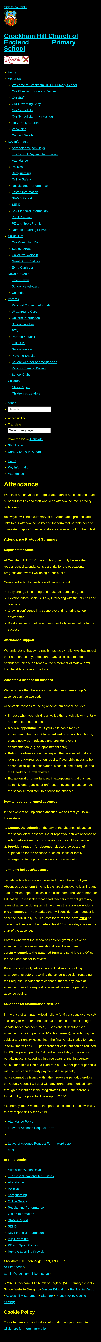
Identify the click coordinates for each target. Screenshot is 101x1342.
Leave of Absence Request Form (31, 1128)
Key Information (19, 467)
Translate (36, 439)
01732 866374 (14, 1267)
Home (12, 461)
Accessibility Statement (22, 1295)
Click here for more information (26, 1328)
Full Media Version (83, 1289)
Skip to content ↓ (15, 7)
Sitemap (47, 1295)
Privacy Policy (65, 1295)
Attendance (16, 473)
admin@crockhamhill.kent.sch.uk (27, 1273)
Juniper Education (54, 1289)
